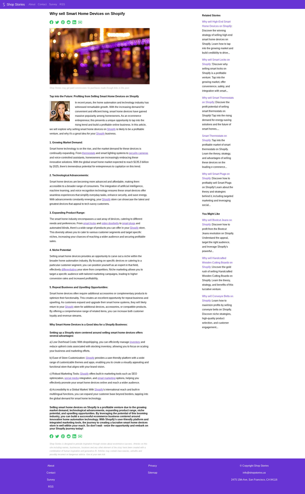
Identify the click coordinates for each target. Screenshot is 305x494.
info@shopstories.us (254, 472)
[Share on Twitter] (57, 22)
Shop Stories (15, 4)
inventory (135, 342)
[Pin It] (63, 22)
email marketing (106, 378)
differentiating (69, 269)
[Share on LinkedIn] (74, 22)
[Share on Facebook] (51, 22)
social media (71, 378)
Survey (53, 4)
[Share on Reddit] (69, 22)
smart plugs (128, 223)
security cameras (138, 153)
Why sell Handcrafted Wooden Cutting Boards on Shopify (217, 262)
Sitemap (152, 472)
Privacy (152, 465)
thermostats (88, 153)
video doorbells (110, 223)
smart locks (89, 223)
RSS (62, 4)
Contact (42, 4)
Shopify (111, 129)
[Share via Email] (80, 22)
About (32, 4)
